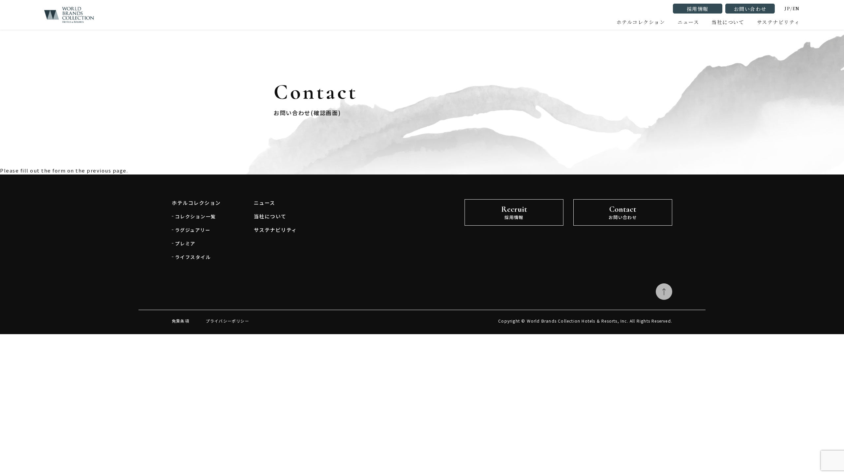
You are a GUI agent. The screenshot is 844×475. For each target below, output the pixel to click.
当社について (270, 216)
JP (787, 8)
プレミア (185, 243)
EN (796, 8)
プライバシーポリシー (227, 321)
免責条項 (180, 321)
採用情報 (697, 8)
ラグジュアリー (192, 230)
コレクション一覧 (195, 216)
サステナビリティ (778, 21)
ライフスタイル (193, 257)
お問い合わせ (750, 8)
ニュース (688, 21)
